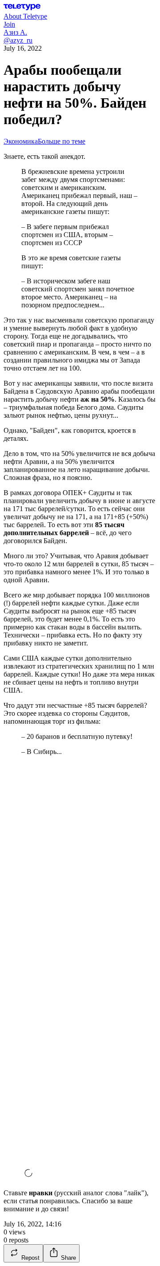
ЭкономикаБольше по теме (44, 141)
